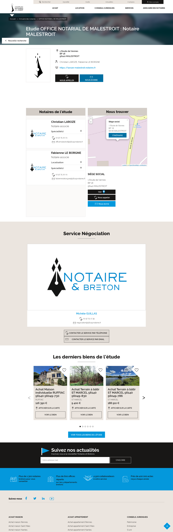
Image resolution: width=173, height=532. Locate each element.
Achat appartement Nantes (80, 530)
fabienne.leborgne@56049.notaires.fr (70, 179)
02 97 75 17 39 (88, 319)
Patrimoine (131, 522)
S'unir (129, 530)
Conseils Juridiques (104, 8)
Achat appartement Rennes (80, 522)
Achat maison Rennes (18, 522)
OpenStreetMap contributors (138, 165)
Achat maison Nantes (18, 530)
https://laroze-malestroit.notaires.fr (78, 67)
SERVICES (129, 8)
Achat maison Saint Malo (19, 526)
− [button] (91, 122)
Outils (87, 2)
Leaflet (124, 165)
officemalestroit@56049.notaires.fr (69, 142)
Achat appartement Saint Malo (81, 526)
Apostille (66, 2)
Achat (55, 8)
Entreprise (131, 526)
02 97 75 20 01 (61, 138)
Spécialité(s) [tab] (57, 131)
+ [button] (91, 118)
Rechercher (46, 2)
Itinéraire (117, 135)
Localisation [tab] (57, 162)
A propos (131, 2)
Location (79, 8)
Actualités (109, 2)
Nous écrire (91, 80)
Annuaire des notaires (154, 8)
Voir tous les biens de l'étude (86, 435)
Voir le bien (50, 415)
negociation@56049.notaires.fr (89, 323)
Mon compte (154, 2)
